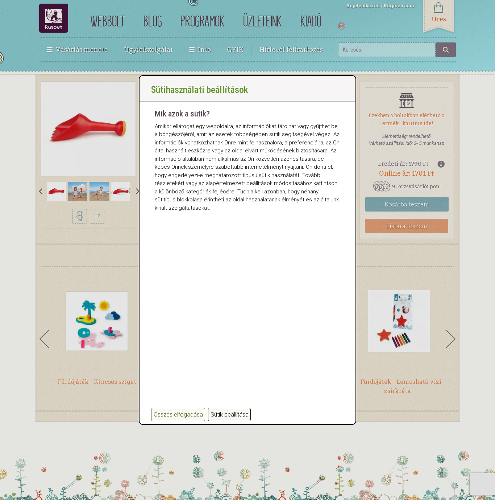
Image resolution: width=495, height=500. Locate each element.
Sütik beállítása (230, 414)
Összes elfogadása (178, 414)
